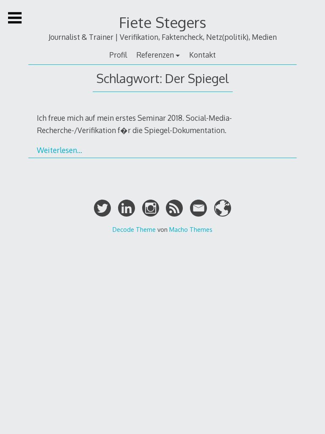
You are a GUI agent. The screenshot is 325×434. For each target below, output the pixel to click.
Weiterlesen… (59, 150)
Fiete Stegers (162, 22)
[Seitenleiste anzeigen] (15, 18)
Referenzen (155, 54)
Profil (118, 54)
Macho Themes (190, 229)
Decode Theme (134, 229)
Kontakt (202, 54)
